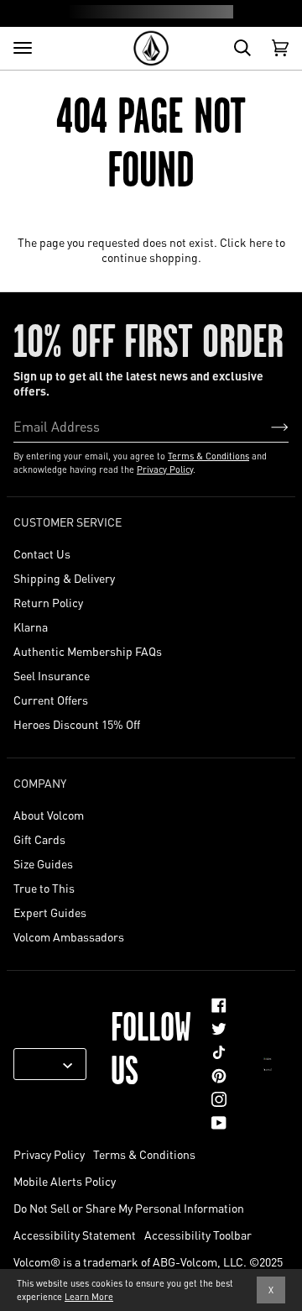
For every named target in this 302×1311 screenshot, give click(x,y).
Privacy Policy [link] (49, 1154)
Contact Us (41, 553)
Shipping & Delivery (64, 577)
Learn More (89, 1297)
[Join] (266, 425)
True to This (44, 887)
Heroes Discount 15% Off (76, 724)
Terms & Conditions (208, 456)
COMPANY (39, 782)
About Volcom (48, 814)
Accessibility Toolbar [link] (198, 1234)
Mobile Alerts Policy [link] (64, 1180)
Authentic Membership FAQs (87, 650)
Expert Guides (49, 912)
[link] (218, 1005)
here (261, 241)
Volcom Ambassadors (68, 936)
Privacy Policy (165, 469)
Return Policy (48, 602)
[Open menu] (22, 48)
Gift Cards (39, 839)
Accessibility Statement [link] (74, 1234)
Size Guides (43, 863)
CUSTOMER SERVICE (67, 521)
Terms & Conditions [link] (144, 1154)
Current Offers (50, 699)
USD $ (44, 1064)
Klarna (30, 626)
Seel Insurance (51, 675)
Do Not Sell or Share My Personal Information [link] (128, 1207)
